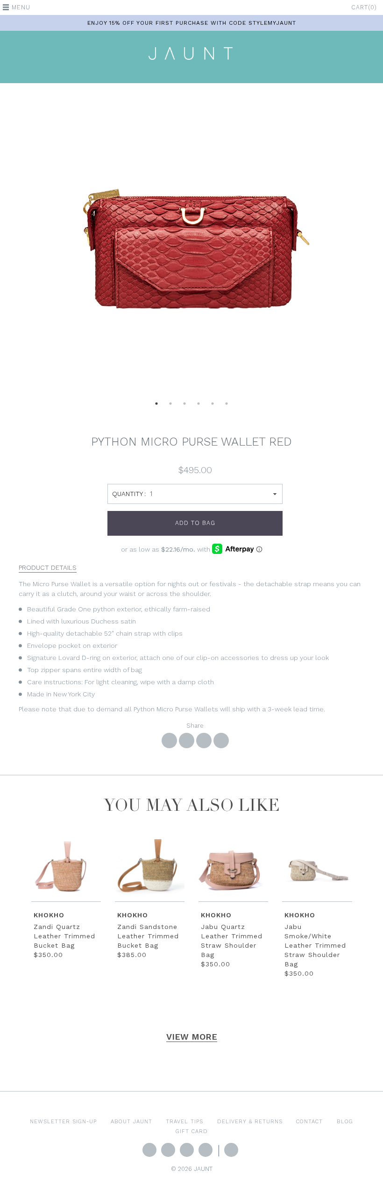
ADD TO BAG (195, 522)
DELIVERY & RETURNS (250, 1121)
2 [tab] (170, 406)
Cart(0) (364, 7)
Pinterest (206, 1150)
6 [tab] (226, 406)
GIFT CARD (192, 1131)
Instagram (187, 1150)
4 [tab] (198, 406)
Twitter (149, 1150)
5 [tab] (212, 406)
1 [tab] (156, 406)
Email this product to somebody (221, 740)
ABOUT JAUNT (131, 1121)
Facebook (168, 1150)
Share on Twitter (186, 740)
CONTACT (309, 1121)
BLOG (345, 1121)
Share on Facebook (169, 740)
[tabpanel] (191, 246)
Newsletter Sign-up (63, 1121)
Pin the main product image (204, 740)
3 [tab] (184, 406)
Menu (21, 7)
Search (231, 1150)
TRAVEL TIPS (184, 1121)
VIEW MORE (191, 1037)
